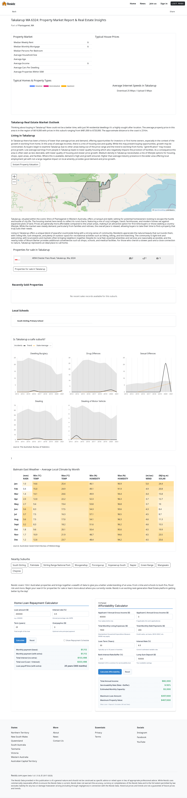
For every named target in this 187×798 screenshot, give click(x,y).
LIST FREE (178, 3)
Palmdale (34, 565)
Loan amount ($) (21, 614)
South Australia (18, 744)
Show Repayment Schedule (77, 640)
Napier (133, 565)
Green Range (147, 565)
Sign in (164, 3)
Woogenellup (81, 565)
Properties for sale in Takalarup (30, 269)
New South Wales (19, 736)
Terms (98, 736)
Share (172, 11)
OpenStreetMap (160, 210)
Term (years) (22, 627)
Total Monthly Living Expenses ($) (114, 631)
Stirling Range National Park (56, 565)
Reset (32, 640)
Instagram (142, 732)
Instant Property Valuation (25, 164)
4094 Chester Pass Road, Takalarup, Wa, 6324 (53, 258)
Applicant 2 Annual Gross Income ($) (152, 617)
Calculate (20, 640)
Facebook (141, 737)
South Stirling (19, 565)
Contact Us (58, 740)
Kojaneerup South (117, 565)
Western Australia (19, 757)
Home (133, 3)
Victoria (14, 753)
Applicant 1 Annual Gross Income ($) (114, 617)
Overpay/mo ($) (64, 627)
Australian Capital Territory (24, 761)
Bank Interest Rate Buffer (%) (114, 659)
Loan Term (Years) (110, 645)
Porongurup (98, 565)
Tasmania (15, 749)
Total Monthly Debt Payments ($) (150, 630)
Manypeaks (163, 565)
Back (14, 11)
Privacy (98, 732)
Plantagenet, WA (26, 25)
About (56, 732)
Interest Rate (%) (147, 645)
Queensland (17, 740)
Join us (153, 3)
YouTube (141, 742)
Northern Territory (20, 732)
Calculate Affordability (110, 672)
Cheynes (17, 571)
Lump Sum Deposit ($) (146, 659)
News (143, 3)
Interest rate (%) (63, 614)
